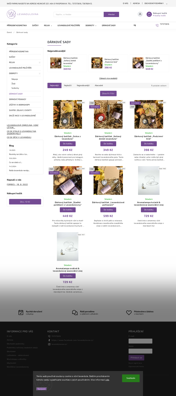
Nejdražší (68, 85)
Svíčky (12, 57)
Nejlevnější (54, 85)
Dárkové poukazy (17, 99)
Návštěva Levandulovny (18, 367)
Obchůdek (11, 351)
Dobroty (13, 73)
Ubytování (11, 363)
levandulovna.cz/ (60, 344)
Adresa (136, 3)
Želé (13, 83)
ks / (25, 201)
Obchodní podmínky (154, 3)
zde (107, 379)
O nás (125, 3)
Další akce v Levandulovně (22, 115)
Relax (12, 62)
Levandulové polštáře (20, 68)
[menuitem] (18, 25)
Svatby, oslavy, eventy (20, 110)
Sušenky (15, 88)
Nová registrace (135, 363)
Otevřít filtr (108, 93)
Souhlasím (131, 378)
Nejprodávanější (83, 85)
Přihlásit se (136, 357)
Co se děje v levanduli (19, 137)
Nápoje (15, 79)
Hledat (111, 14)
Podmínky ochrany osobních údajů (22, 347)
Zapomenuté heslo (136, 366)
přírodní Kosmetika (18, 51)
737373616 (56, 336)
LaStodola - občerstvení (18, 355)
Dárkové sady (16, 94)
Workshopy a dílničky (16, 359)
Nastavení (42, 389)
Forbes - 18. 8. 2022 (17, 184)
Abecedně (99, 85)
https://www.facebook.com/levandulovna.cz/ (73, 340)
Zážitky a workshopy (19, 105)
